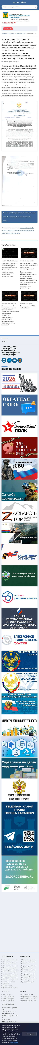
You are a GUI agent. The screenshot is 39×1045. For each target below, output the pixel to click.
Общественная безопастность (11, 966)
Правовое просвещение (28, 980)
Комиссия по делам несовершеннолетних (15, 976)
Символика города (8, 997)
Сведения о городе (8, 999)
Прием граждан (25, 964)
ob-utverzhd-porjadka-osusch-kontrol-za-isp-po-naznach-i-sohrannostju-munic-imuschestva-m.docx (19, 217)
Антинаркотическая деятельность (12, 972)
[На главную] (17, 14)
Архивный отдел (7, 986)
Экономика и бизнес (9, 982)
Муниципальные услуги (28, 968)
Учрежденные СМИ (27, 995)
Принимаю (29, 1034)
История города (7, 995)
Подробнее (14, 1042)
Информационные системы (29, 997)
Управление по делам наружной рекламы (15, 980)
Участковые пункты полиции (29, 976)
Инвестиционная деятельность (12, 968)
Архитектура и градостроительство (13, 978)
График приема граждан (28, 962)
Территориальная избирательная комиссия (15, 960)
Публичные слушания (27, 982)
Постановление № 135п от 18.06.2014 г (28, 307)
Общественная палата (9, 964)
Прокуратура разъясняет (28, 974)
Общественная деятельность (11, 962)
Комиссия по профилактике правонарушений (16, 974)
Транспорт (6, 984)
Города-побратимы (8, 1001)
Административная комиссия (11, 970)
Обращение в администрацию (30, 960)
